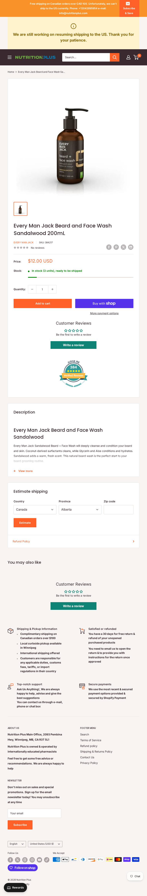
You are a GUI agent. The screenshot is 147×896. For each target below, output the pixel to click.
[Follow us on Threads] (25, 860)
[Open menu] (9, 57)
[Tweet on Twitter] (123, 247)
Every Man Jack (23, 242)
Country (19, 501)
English (13, 843)
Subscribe (20, 824)
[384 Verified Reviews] (73, 389)
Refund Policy (21, 541)
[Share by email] (130, 247)
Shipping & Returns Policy (96, 751)
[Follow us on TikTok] (46, 860)
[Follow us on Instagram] (32, 860)
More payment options (104, 313)
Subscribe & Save (129, 10)
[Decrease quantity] (32, 289)
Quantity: (20, 289)
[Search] (114, 57)
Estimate (25, 522)
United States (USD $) (42, 843)
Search (84, 734)
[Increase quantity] (52, 289)
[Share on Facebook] (109, 247)
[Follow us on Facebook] (10, 860)
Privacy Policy (89, 762)
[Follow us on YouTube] (39, 860)
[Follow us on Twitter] (17, 860)
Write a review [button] (73, 345)
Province (64, 501)
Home (11, 71)
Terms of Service (90, 740)
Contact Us (87, 757)
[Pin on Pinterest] (116, 247)
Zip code (109, 501)
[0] (136, 57)
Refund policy (88, 746)
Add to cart (42, 303)
